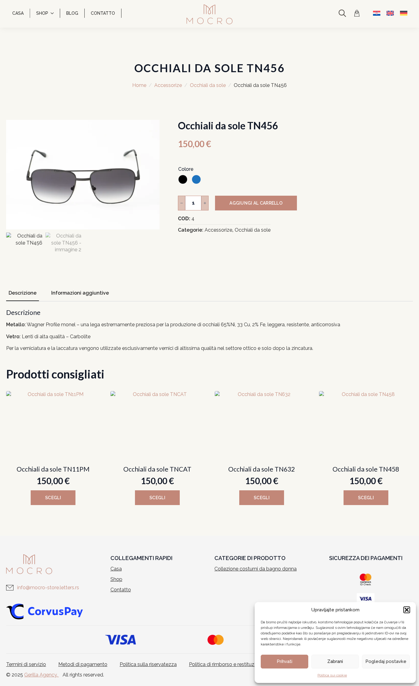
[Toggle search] (342, 13)
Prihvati (284, 661)
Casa (18, 13)
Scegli (53, 497)
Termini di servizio (26, 664)
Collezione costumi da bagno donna (255, 569)
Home (139, 85)
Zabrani (335, 661)
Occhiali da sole (208, 85)
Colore (186, 169)
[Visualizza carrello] (357, 13)
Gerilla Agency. (41, 675)
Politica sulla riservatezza (148, 664)
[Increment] (205, 203)
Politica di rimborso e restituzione (226, 664)
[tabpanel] (209, 330)
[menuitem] (376, 13)
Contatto (103, 13)
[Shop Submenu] (54, 13)
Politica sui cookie (332, 675)
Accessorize (168, 85)
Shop (42, 13)
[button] (407, 610)
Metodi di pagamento (82, 664)
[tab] (22, 293)
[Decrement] (181, 203)
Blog (72, 13)
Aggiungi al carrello (256, 203)
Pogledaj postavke (385, 661)
